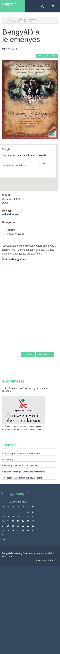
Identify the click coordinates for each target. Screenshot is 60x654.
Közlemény (7, 459)
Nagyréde (9, 4)
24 (3, 530)
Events (21, 19)
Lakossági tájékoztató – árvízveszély (20, 465)
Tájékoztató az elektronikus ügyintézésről (22, 477)
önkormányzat (51, 55)
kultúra (33, 19)
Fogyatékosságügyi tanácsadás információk (23, 471)
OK (44, 163)
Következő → (45, 354)
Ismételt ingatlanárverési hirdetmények (21, 453)
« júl (3, 539)
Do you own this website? (15, 165)
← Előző (28, 354)
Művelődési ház (11, 214)
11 (8, 521)
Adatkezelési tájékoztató (46, 560)
